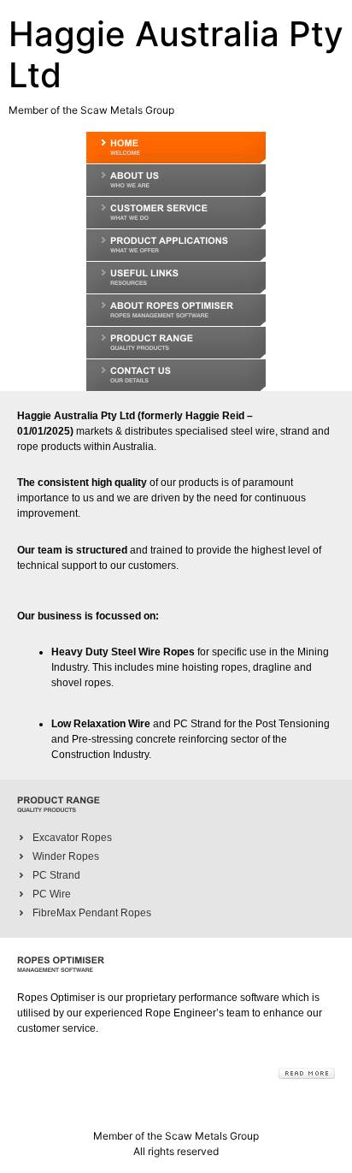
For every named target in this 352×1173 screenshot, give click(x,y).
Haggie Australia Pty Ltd (176, 54)
